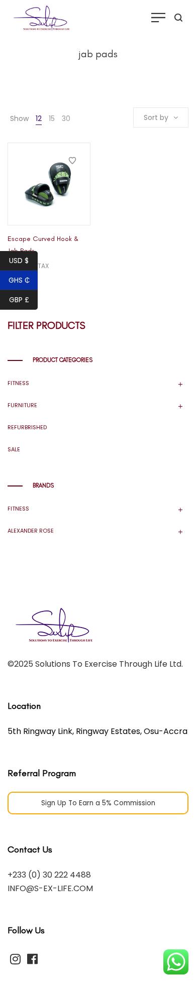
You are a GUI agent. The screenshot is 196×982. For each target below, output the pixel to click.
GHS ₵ (19, 280)
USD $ (19, 261)
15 (52, 118)
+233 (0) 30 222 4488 (49, 875)
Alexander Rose (31, 531)
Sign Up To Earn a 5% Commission (98, 803)
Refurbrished (27, 427)
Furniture (22, 405)
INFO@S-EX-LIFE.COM (50, 888)
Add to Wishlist (72, 160)
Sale (14, 449)
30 (66, 118)
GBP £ (19, 300)
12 (39, 118)
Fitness (18, 383)
